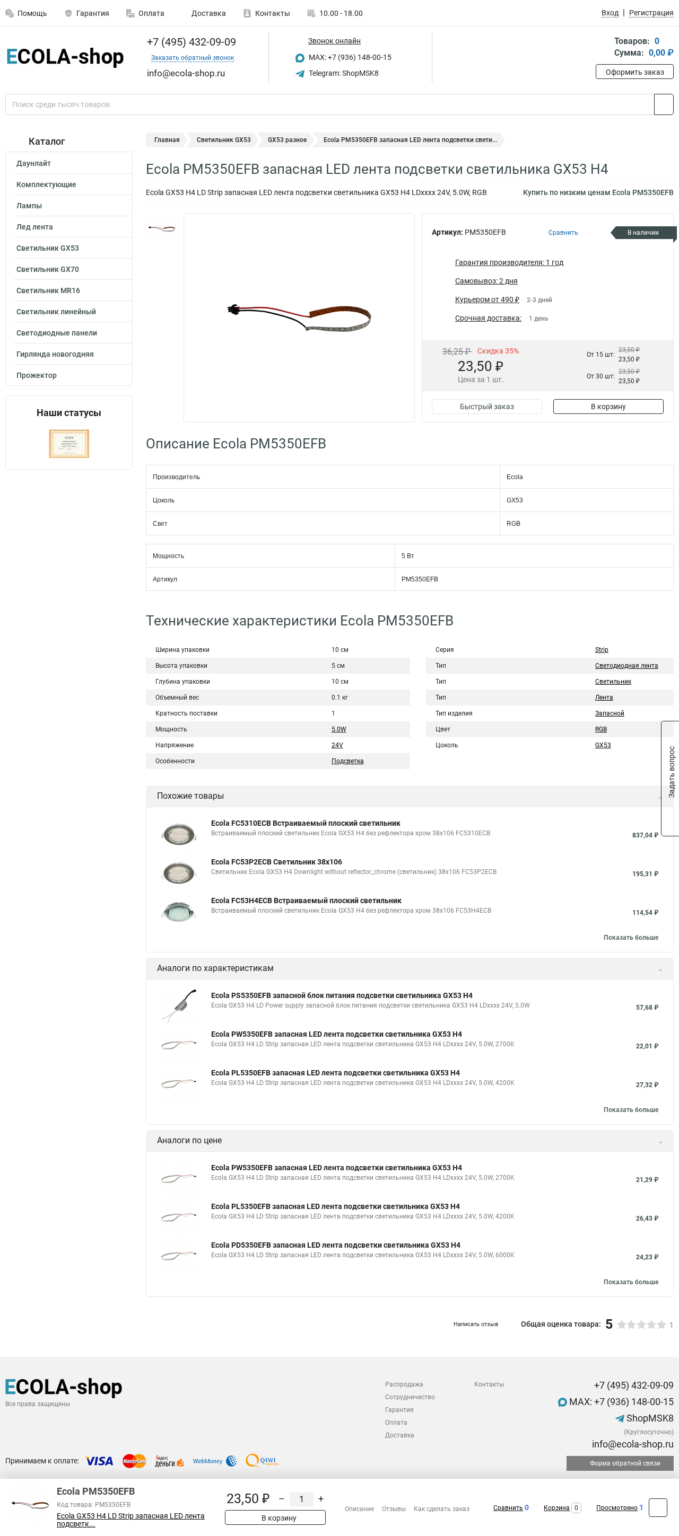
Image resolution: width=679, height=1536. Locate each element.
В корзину (608, 406)
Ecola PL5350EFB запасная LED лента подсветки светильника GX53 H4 (335, 1073)
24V (337, 745)
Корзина (557, 1508)
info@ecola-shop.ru (632, 1444)
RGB (601, 729)
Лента (604, 697)
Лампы (29, 205)
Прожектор (36, 375)
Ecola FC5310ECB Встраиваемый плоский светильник (306, 823)
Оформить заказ (635, 72)
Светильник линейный (56, 311)
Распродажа (404, 1384)
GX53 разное (287, 140)
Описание (359, 1509)
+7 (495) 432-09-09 (190, 42)
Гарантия (92, 13)
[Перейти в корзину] (603, 48)
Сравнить (508, 1508)
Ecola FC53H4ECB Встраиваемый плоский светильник (306, 900)
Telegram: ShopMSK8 (343, 73)
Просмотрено (617, 1508)
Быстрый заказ (487, 406)
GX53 (603, 745)
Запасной (609, 713)
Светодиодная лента (626, 665)
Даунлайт (33, 163)
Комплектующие (46, 184)
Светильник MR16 (48, 290)
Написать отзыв (476, 1324)
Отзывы (394, 1509)
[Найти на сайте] (664, 104)
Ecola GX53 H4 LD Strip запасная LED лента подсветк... (131, 1520)
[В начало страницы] (658, 1507)
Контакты (272, 13)
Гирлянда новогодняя (55, 354)
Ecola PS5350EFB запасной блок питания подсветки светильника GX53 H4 (342, 995)
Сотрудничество (410, 1397)
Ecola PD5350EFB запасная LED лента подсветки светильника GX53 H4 (335, 1245)
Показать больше (631, 937)
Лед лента (34, 227)
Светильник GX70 (47, 269)
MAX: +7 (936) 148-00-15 (349, 57)
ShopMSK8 (649, 1418)
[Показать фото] (162, 229)
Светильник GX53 (47, 248)
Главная (167, 140)
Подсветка (348, 761)
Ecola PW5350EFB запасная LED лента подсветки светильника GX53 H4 (336, 1034)
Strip (601, 650)
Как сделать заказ (441, 1509)
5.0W (339, 729)
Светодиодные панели (56, 333)
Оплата (151, 13)
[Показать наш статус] (69, 444)
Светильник (613, 681)
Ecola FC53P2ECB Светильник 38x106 (276, 862)
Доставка (208, 13)
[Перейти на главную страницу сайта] (65, 58)
